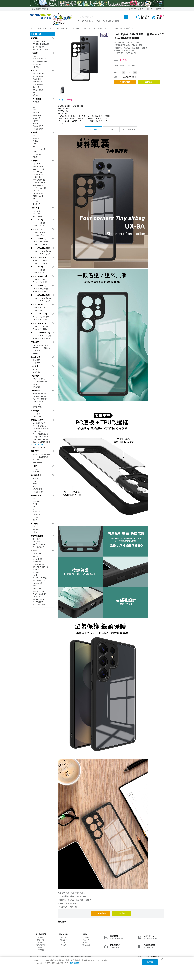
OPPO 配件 (35, 390)
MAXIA (35, 586)
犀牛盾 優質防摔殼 (39, 605)
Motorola (35, 484)
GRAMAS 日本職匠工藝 (40, 567)
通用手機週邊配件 (38, 547)
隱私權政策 (41, 947)
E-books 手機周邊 (38, 564)
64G (34, 107)
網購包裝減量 (86, 945)
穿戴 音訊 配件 (41, 28)
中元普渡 (104, 21)
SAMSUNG (36, 146)
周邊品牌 (34, 550)
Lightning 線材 (37, 82)
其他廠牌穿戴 (37, 154)
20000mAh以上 (38, 64)
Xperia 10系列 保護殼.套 (40, 457)
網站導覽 (41, 950)
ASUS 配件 (35, 342)
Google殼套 (36, 360)
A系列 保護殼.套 (38, 402)
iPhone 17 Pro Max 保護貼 (41, 254)
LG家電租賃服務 (113, 21)
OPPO (35, 143)
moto (34, 506)
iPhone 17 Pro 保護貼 (40, 244)
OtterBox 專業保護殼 (39, 591)
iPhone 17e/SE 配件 (38, 257)
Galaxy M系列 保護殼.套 (41, 439)
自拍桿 (35, 527)
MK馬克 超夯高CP (39, 580)
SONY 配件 (35, 451)
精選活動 (34, 38)
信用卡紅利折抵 (120, 65)
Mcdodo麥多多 (37, 583)
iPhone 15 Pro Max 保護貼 (41, 338)
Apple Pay (131, 65)
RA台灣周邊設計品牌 (39, 594)
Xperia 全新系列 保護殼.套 (41, 454)
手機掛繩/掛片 (37, 541)
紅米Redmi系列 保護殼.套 (41, 381)
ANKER (35, 556)
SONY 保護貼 (37, 462)
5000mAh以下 (37, 56)
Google (35, 151)
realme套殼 (36, 414)
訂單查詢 (63, 942)
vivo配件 (34, 466)
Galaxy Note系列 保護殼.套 (41, 442)
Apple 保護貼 (37, 213)
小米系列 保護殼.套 (39, 379)
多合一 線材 (36, 87)
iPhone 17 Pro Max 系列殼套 (42, 251)
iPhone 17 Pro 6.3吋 (38, 239)
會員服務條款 (40, 945)
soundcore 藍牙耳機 (39, 188)
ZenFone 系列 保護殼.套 (40, 345)
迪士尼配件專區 (38, 602)
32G (34, 104)
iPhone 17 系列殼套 (39, 223)
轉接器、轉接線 (38, 90)
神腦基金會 (41, 940)
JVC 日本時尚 (37, 172)
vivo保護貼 (36, 471)
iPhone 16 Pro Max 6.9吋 (40, 295)
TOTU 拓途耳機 (38, 193)
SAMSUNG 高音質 (39, 182)
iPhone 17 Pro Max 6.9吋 (40, 248)
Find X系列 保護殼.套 (40, 396)
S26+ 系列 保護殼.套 (39, 426)
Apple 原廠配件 (38, 216)
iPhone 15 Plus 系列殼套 (41, 317)
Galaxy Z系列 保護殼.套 (40, 431)
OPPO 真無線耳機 (39, 180)
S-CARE (133, 9)
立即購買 (148, 82)
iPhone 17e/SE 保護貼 (40, 263)
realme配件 (35, 411)
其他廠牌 (36, 201)
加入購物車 (126, 82)
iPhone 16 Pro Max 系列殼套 (42, 298)
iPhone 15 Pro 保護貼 (40, 329)
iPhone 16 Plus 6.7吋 (39, 276)
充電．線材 (35, 70)
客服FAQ (86, 940)
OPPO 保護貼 (37, 407)
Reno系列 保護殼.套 (39, 393)
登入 (142, 16)
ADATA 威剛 (37, 115)
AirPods (97, 21)
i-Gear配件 (36, 570)
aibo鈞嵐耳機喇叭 (38, 166)
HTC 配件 (34, 366)
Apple (34, 135)
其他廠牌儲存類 (38, 129)
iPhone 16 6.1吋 (37, 267)
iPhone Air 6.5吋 (37, 229)
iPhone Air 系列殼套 (39, 232)
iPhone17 (81, 21)
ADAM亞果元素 (38, 553)
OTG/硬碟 (36, 102)
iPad (86, 21)
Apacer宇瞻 (36, 118)
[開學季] (97, 3)
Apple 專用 (36, 164)
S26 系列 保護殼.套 (39, 423)
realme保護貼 (37, 416)
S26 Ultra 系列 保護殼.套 (41, 428)
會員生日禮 (63, 940)
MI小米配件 (35, 376)
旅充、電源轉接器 (38, 76)
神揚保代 (45, 9)
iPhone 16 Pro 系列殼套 (40, 289)
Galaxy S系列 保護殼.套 (40, 434)
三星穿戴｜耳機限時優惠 (41, 44)
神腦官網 (41, 937)
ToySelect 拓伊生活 (39, 599)
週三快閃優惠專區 (38, 47)
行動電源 (34, 53)
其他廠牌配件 (36, 475)
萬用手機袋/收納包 (39, 544)
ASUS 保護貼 (37, 353)
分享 (61, 100)
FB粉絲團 (161, 9)
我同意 (150, 962)
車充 (34, 92)
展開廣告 (160, 2)
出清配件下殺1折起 (39, 41)
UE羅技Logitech (38, 196)
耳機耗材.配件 (37, 204)
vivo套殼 (35, 469)
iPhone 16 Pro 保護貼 (40, 291)
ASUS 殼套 (36, 350)
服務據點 (38, 9)
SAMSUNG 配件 (61, 28)
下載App (32, 9)
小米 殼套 (36, 384)
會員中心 (144, 18)
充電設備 (36, 95)
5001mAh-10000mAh (39, 59)
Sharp (34, 486)
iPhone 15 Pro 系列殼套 (40, 326)
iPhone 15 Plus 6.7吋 (39, 314)
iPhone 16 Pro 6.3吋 (38, 286)
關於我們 (41, 942)
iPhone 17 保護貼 (38, 225)
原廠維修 (86, 942)
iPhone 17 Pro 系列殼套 (40, 242)
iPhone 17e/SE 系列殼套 (41, 260)
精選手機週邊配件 (37, 536)
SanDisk (35, 123)
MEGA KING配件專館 (40, 578)
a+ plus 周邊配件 (38, 559)
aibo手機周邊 (37, 562)
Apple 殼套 (36, 211)
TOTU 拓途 (36, 596)
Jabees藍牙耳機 (38, 174)
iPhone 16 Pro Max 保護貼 (41, 301)
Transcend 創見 (38, 126)
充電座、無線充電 (38, 74)
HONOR (35, 478)
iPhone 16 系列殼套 (39, 270)
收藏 (69, 100)
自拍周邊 (34, 524)
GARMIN (36, 138)
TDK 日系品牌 (37, 190)
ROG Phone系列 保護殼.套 (41, 348)
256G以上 (36, 112)
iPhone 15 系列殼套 (39, 307)
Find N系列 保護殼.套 (40, 399)
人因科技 (36, 199)
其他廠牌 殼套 (37, 489)
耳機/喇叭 (34, 161)
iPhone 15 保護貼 (38, 310)
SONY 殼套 (36, 459)
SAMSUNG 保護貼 (39, 447)
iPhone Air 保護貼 (38, 235)
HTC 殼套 (36, 369)
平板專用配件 (36, 495)
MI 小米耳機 (37, 177)
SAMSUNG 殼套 (81, 28)
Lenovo (35, 481)
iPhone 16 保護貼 (38, 272)
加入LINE (142, 9)
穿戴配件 (36, 157)
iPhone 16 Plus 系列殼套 (41, 279)
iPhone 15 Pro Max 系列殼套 (42, 336)
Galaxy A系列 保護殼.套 (40, 437)
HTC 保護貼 (36, 372)
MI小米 (35, 504)
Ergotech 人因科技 (39, 149)
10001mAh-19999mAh (40, 61)
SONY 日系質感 (38, 185)
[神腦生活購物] (51, 18)
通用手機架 (36, 539)
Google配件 (35, 357)
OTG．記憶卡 (36, 99)
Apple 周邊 (35, 208)
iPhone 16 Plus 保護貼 (40, 282)
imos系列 (36, 572)
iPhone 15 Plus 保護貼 (40, 320)
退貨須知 (86, 937)
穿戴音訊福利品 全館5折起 (41, 49)
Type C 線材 (37, 79)
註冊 (147, 16)
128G (34, 110)
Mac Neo (91, 21)
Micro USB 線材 (38, 84)
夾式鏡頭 (36, 529)
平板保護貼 (36, 514)
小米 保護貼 (36, 387)
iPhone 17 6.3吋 (37, 220)
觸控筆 (35, 520)
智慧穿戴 (34, 132)
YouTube (151, 9)
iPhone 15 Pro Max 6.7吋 (40, 333)
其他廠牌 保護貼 (38, 492)
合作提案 (63, 945)
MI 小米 (35, 141)
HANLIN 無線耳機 (38, 169)
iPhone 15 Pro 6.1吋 (38, 323)
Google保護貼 (37, 363)
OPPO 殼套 (36, 404)
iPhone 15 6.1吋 (37, 304)
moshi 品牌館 (37, 588)
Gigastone (36, 121)
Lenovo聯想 (36, 501)
